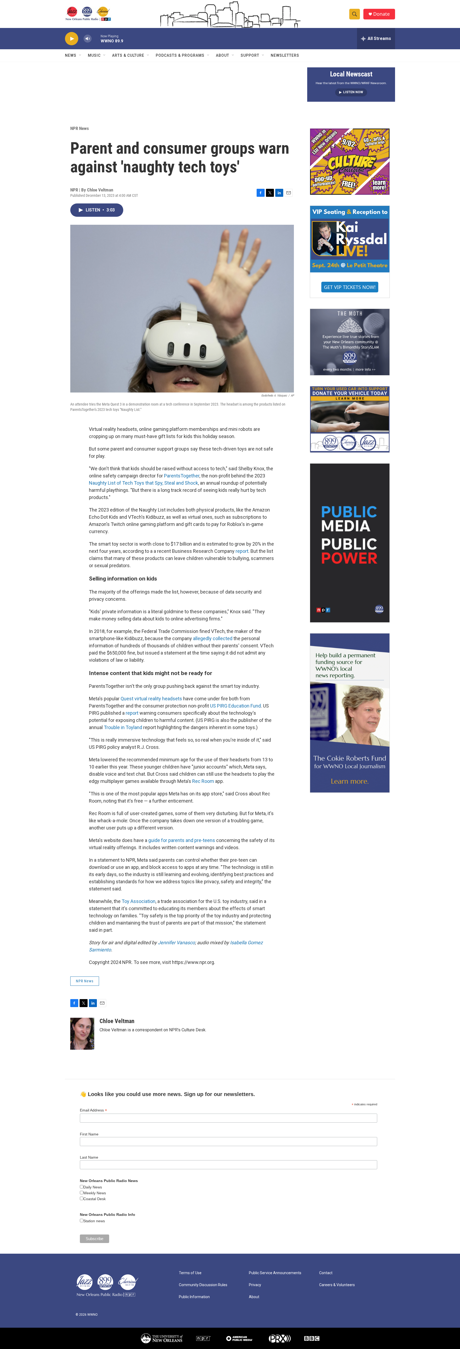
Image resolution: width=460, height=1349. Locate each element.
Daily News (92, 1187)
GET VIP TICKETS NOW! (350, 287)
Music (94, 55)
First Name (89, 1134)
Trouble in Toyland (123, 727)
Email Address (93, 1110)
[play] (71, 39)
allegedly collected (212, 638)
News (70, 55)
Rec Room (203, 781)
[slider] (96, 38)
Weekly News (94, 1193)
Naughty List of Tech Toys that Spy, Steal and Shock (143, 483)
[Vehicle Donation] (349, 419)
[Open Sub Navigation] (80, 55)
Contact (325, 1273)
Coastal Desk (94, 1199)
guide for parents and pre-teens (181, 840)
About (222, 55)
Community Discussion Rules (203, 1285)
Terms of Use (190, 1273)
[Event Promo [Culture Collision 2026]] (349, 162)
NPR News (79, 128)
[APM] (239, 1338)
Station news (94, 1221)
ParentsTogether (181, 476)
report (242, 551)
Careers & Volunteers (337, 1285)
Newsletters (285, 55)
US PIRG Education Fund (235, 706)
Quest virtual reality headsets (151, 698)
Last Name (89, 1157)
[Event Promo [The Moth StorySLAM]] (349, 342)
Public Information (194, 1297)
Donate (381, 14)
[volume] (87, 39)
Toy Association (138, 901)
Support (250, 55)
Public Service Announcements (275, 1273)
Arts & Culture (128, 55)
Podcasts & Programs (180, 55)
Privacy (255, 1285)
